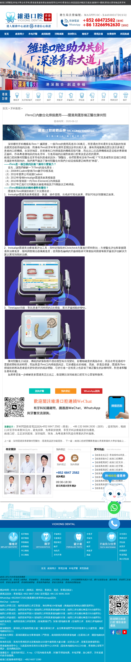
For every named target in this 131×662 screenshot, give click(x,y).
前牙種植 (25, 534)
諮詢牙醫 (39, 391)
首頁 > (6, 108)
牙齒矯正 (58, 534)
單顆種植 (25, 542)
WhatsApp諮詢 (92, 391)
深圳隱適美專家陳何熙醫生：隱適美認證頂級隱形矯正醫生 (42, 441)
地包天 (57, 551)
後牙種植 (25, 538)
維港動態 (46, 34)
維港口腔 (91, 150)
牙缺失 (89, 538)
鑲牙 (88, 546)
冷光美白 (123, 534)
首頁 (6, 34)
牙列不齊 (58, 555)
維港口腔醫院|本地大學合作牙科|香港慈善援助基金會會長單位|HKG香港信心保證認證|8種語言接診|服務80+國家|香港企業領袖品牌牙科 (63, 2)
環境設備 (98, 34)
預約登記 (65, 391)
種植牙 (85, 34)
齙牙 (56, 546)
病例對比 (72, 34)
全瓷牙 (89, 534)
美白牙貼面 (124, 559)
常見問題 (123, 555)
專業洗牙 (123, 538)
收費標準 (111, 34)
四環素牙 (123, 551)
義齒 (88, 555)
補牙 (88, 542)
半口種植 (25, 551)
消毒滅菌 (59, 34)
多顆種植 (25, 546)
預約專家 (74, 464)
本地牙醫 (32, 34)
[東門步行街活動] (65, 64)
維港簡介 (19, 34)
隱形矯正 (49, 374)
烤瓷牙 (89, 551)
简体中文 (124, 8)
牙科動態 (15, 108)
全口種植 (25, 555)
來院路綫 (124, 34)
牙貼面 (122, 542)
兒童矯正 (58, 538)
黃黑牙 (122, 546)
